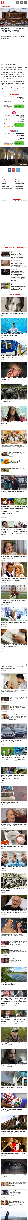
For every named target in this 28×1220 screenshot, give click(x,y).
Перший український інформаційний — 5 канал (2, 2)
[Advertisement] (14, 118)
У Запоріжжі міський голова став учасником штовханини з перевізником (19, 185)
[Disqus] (14, 224)
